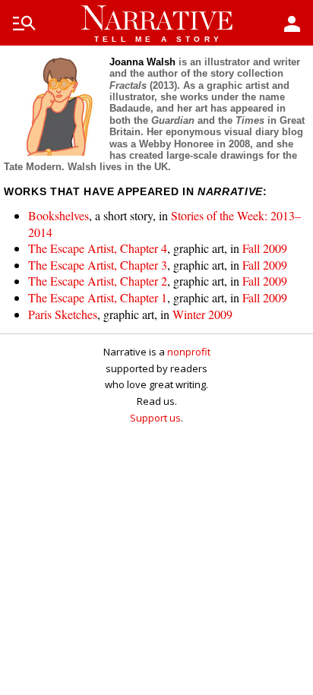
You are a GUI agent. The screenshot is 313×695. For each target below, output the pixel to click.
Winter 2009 (202, 314)
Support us (155, 418)
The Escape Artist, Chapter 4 (97, 248)
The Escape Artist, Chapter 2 (97, 281)
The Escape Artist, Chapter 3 (97, 265)
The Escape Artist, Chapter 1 (97, 297)
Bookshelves (58, 215)
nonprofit (188, 352)
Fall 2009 (264, 248)
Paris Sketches (62, 314)
